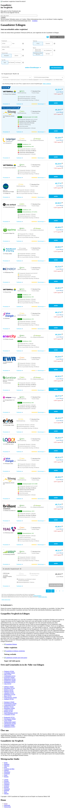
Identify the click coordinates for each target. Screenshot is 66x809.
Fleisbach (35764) (9, 671)
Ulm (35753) (7, 683)
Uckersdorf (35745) (9, 714)
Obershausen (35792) (10, 723)
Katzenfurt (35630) (9, 677)
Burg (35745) (8, 696)
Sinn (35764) (7, 674)
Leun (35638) (8, 720)
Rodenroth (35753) (9, 717)
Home (5, 803)
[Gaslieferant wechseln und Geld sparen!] (15, 657)
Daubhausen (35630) (10, 680)
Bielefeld (6, 790)
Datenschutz (7, 807)
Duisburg (6, 785)
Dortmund (7, 773)
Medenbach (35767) (9, 726)
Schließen (34, 20)
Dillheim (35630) (8, 686)
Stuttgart (6, 770)
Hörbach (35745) (8, 691)
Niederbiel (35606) (9, 725)
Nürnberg (6, 784)
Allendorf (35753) (9, 693)
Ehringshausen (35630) (10, 697)
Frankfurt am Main (9, 769)
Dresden (6, 781)
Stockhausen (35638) (10, 719)
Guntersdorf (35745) (9, 705)
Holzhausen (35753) (9, 682)
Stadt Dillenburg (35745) (11, 713)
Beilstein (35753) (8, 706)
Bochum (6, 787)
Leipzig (6, 779)
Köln (5, 767)
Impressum (7, 805)
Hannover (7, 782)
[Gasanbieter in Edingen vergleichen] (14, 651)
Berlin (5, 762)
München (6, 765)
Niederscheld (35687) (10, 722)
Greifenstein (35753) (9, 676)
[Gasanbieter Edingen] (10, 644)
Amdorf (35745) (8, 710)
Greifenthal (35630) (9, 673)
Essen (5, 775)
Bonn (5, 792)
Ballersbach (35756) (9, 694)
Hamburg (6, 764)
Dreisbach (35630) (9, 702)
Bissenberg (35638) (9, 708)
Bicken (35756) (8, 711)
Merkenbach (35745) (10, 679)
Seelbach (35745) (9, 699)
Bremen (6, 776)
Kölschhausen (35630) (10, 703)
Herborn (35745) (8, 690)
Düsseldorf (7, 772)
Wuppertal (7, 789)
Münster (6, 793)
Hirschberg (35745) (9, 688)
